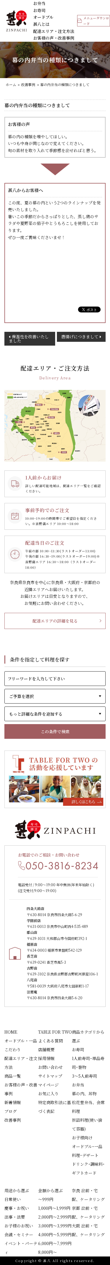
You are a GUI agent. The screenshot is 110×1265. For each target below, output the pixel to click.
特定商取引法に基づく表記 (54, 1106)
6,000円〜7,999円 (55, 1243)
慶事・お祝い (16, 1208)
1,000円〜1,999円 (54, 1208)
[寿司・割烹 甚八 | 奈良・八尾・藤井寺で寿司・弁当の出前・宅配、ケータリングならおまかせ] (16, 20)
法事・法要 (14, 1217)
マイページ (48, 1085)
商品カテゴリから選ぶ (88, 1036)
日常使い (12, 1199)
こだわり (12, 1049)
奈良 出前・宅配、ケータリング (88, 1194)
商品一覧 (12, 1076)
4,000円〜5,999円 (55, 1234)
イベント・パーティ (20, 1247)
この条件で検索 (55, 731)
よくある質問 (50, 1041)
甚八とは (41, 24)
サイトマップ (50, 1076)
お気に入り (48, 1093)
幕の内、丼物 (84, 1093)
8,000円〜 (47, 1252)
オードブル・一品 (20, 1041)
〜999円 (45, 1199)
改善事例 (28, 84)
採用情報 (46, 1058)
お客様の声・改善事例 (53, 38)
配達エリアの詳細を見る (55, 621)
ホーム (11, 84)
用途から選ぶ (16, 1190)
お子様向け (82, 1137)
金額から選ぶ (50, 1190)
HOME (10, 1032)
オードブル (43, 17)
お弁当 (39, 3)
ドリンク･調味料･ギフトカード (88, 1168)
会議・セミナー (18, 1234)
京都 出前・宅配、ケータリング (88, 1212)
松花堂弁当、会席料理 (88, 1106)
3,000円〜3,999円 (55, 1226)
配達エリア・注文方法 (53, 31)
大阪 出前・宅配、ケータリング (88, 1230)
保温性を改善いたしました (29, 339)
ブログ (10, 1111)
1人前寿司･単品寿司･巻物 (88, 1062)
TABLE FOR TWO (55, 1032)
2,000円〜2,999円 (55, 1217)
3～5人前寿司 (84, 1076)
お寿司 (39, 10)
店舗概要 (46, 1049)
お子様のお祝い (18, 1226)
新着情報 (12, 1102)
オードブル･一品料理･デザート (87, 1150)
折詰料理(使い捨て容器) (87, 1124)
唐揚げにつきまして (79, 336)
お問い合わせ (50, 1067)
